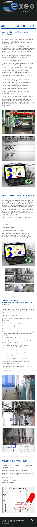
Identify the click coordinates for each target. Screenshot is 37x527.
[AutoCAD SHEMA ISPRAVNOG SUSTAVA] (18, 134)
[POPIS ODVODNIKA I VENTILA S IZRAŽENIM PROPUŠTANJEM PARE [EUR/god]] (18, 186)
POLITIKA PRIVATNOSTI (8, 522)
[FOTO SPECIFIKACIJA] (18, 291)
